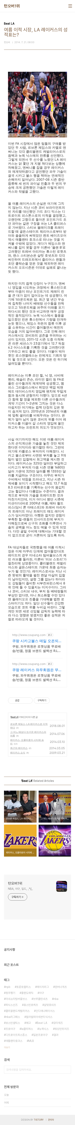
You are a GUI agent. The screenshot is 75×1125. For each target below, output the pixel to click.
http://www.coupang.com (29, 635)
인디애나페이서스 (45, 1010)
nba (56, 998)
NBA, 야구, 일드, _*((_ (20, 888)
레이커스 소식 (17, 752)
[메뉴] (70, 6)
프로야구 (10, 1028)
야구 (41, 992)
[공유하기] (23, 700)
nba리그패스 (13, 1016)
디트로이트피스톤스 (16, 1034)
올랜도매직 (27, 992)
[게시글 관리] (28, 700)
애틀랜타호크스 (14, 1040)
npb (8, 986)
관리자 (51, 1119)
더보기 (7, 1047)
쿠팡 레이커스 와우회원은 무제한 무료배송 (37, 670)
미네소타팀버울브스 (16, 998)
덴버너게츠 (61, 986)
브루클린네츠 (40, 998)
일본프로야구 (40, 1034)
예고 (28, 1022)
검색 (67, 1069)
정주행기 (10, 992)
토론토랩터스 (23, 986)
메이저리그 (43, 986)
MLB (31, 1040)
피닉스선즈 (12, 1004)
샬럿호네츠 (50, 1004)
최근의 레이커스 (19, 747)
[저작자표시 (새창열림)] (51, 700)
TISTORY (39, 1119)
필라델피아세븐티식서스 (39, 1016)
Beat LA (14, 716)
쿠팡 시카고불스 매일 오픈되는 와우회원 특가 (37, 641)
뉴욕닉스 (44, 1028)
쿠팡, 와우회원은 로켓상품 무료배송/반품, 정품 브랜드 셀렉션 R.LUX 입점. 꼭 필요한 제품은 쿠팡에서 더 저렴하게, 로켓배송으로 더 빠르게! (37, 677)
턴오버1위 (12, 6)
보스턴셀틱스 (13, 1022)
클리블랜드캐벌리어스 (18, 1010)
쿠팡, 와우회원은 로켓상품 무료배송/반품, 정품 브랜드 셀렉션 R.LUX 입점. (37, 648)
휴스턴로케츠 (31, 1004)
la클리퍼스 (27, 1028)
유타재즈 (58, 1022)
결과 (56, 1034)
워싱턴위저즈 (62, 1028)
